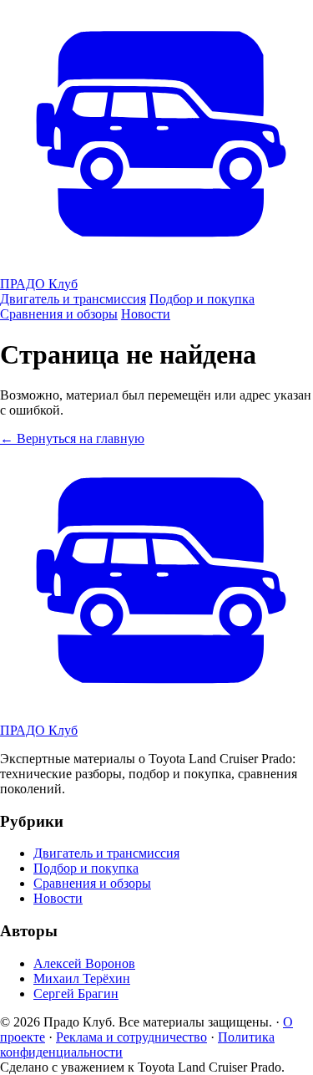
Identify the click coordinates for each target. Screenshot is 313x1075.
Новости (145, 314)
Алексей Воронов (84, 963)
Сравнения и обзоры (59, 314)
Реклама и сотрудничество (131, 1037)
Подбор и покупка (202, 299)
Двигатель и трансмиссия (73, 299)
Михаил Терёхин (81, 978)
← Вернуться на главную (72, 438)
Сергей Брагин (76, 993)
